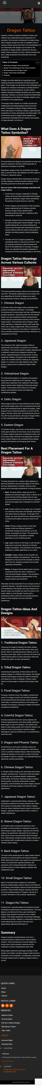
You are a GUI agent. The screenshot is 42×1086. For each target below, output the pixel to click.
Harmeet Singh (6, 1040)
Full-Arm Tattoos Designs (10, 1023)
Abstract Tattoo (7, 1015)
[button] (31, 3)
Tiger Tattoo (5, 1030)
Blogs (3, 992)
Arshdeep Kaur (6, 1044)
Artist (4, 1035)
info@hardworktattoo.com (14, 1069)
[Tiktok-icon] (11, 1005)
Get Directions (8, 1061)
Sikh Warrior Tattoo (8, 1027)
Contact (4, 996)
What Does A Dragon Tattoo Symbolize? (16, 65)
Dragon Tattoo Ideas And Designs (14, 73)
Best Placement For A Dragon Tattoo (15, 70)
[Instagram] (7, 1005)
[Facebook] (3, 1005)
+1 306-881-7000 (9, 1072)
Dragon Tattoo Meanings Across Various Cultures (19, 68)
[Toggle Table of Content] (36, 62)
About (3, 988)
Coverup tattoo (6, 1019)
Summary (7, 75)
